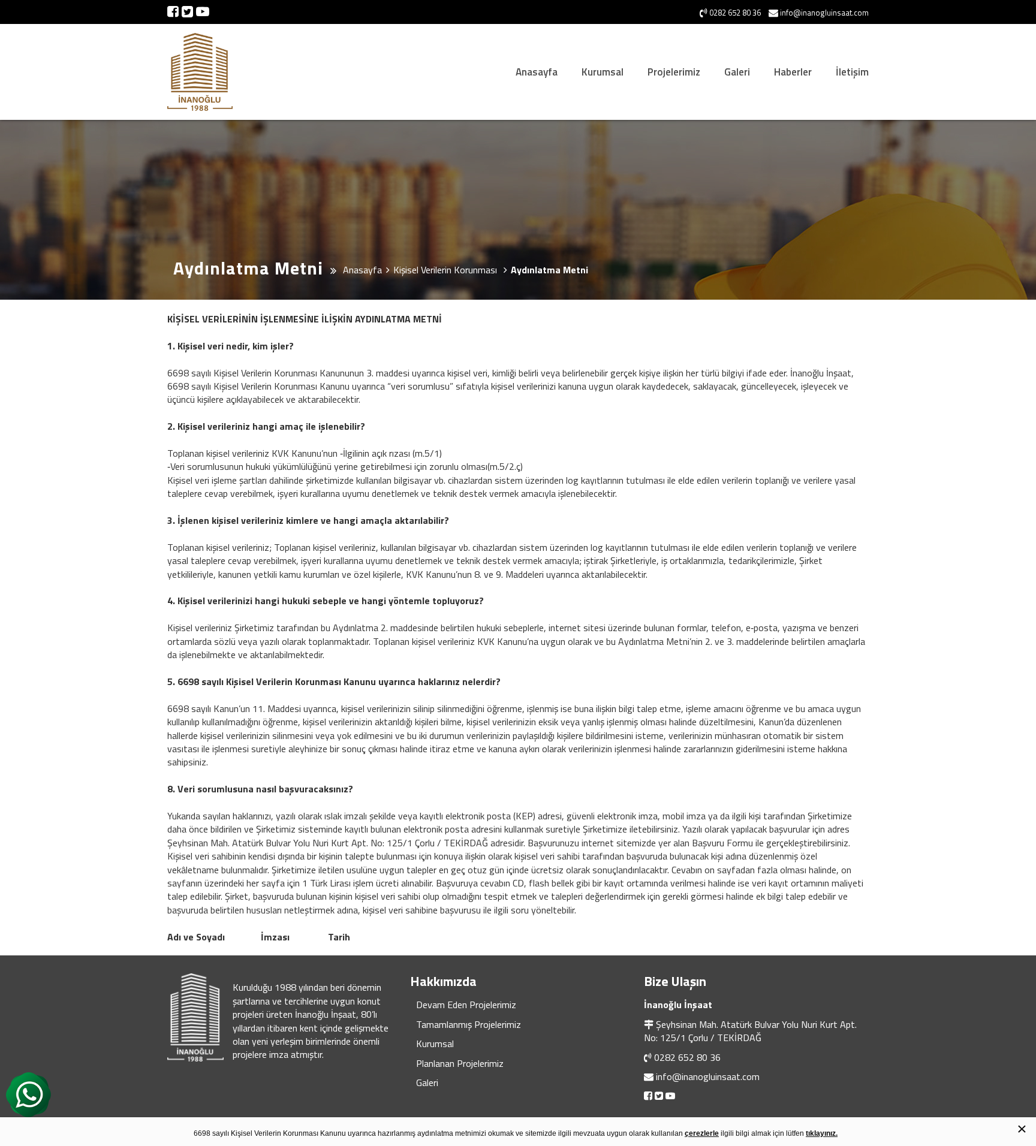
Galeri (737, 72)
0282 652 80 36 (687, 1057)
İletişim (852, 72)
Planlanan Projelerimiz (460, 1063)
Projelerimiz (674, 72)
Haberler (793, 72)
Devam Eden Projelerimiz (466, 1004)
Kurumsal (603, 72)
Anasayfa (537, 72)
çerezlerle (702, 1133)
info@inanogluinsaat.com (708, 1076)
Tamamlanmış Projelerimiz (468, 1024)
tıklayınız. (822, 1133)
